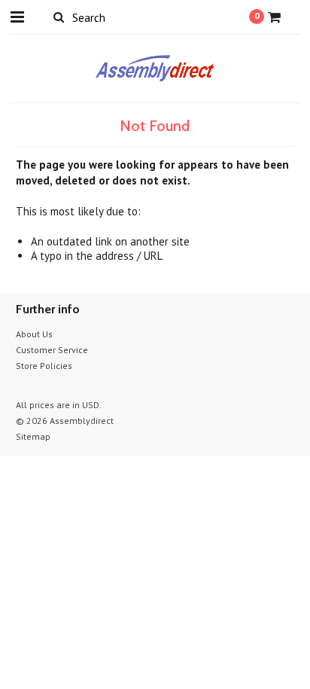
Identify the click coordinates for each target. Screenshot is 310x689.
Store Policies (44, 365)
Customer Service (52, 349)
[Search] (59, 16)
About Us (34, 334)
